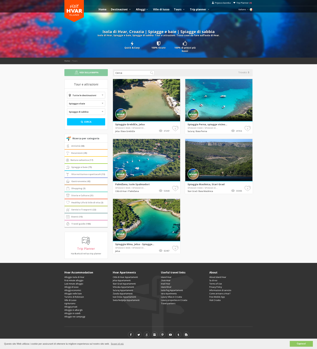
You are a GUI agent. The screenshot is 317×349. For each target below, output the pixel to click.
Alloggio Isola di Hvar (74, 277)
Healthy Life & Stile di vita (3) (87, 202)
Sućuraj (191, 131)
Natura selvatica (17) (81, 160)
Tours (178, 9)
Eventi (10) (77, 216)
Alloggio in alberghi (73, 310)
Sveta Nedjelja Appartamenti (126, 300)
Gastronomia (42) (80, 181)
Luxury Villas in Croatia (171, 296)
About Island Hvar (217, 277)
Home (102, 9)
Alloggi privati (70, 306)
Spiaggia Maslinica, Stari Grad (206, 184)
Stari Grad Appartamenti (124, 283)
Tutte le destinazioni (84, 95)
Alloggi (140, 9)
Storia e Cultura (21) (82, 195)
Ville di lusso (161, 9)
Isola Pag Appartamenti (172, 290)
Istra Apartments (169, 293)
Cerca (87, 121)
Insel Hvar (165, 283)
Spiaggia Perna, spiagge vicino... (207, 124)
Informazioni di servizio (220, 290)
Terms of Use (215, 283)
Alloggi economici (72, 290)
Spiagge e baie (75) (81, 167)
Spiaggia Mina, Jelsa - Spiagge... (134, 244)
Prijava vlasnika (223, 2)
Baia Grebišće (128, 131)
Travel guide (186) (81, 223)
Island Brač (166, 287)
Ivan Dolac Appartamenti (124, 296)
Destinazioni (119, 9)
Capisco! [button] (301, 344)
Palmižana (133, 191)
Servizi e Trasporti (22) (83, 209)
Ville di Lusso (70, 300)
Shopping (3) (78, 188)
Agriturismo (69, 303)
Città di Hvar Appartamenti (125, 277)
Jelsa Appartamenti (122, 280)
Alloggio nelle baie (73, 293)
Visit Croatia (215, 300)
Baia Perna (201, 131)
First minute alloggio (73, 280)
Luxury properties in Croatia (174, 300)
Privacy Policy (215, 287)
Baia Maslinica (206, 191)
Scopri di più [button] (117, 343)
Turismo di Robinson (74, 296)
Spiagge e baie (77, 103)
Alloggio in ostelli (72, 313)
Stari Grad (192, 191)
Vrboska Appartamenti (123, 287)
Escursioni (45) (79, 152)
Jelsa (117, 131)
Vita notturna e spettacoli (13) (88, 174)
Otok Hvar (166, 280)
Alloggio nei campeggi (74, 316)
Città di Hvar (121, 191)
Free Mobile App (217, 296)
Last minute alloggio (73, 283)
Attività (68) (77, 145)
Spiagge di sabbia (78, 111)
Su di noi (213, 280)
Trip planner (198, 9)
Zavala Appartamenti (123, 293)
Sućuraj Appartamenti (123, 290)
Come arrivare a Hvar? (219, 293)
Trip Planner (244, 2)
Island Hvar (166, 277)
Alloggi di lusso (71, 287)
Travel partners (168, 303)
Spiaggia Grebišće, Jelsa (130, 124)
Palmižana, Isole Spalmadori (132, 184)
